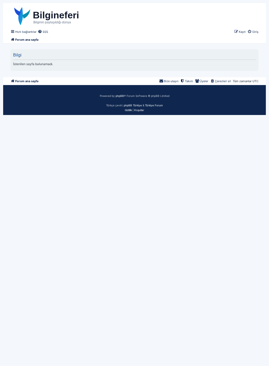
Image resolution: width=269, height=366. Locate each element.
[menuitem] (43, 32)
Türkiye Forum (154, 105)
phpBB (120, 95)
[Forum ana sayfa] (57, 15)
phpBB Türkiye (133, 105)
